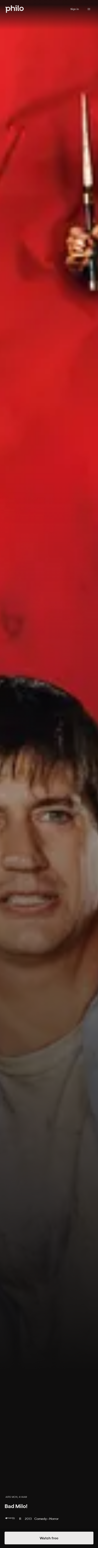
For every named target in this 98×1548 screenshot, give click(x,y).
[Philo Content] (89, 9)
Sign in (74, 9)
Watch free (49, 1538)
